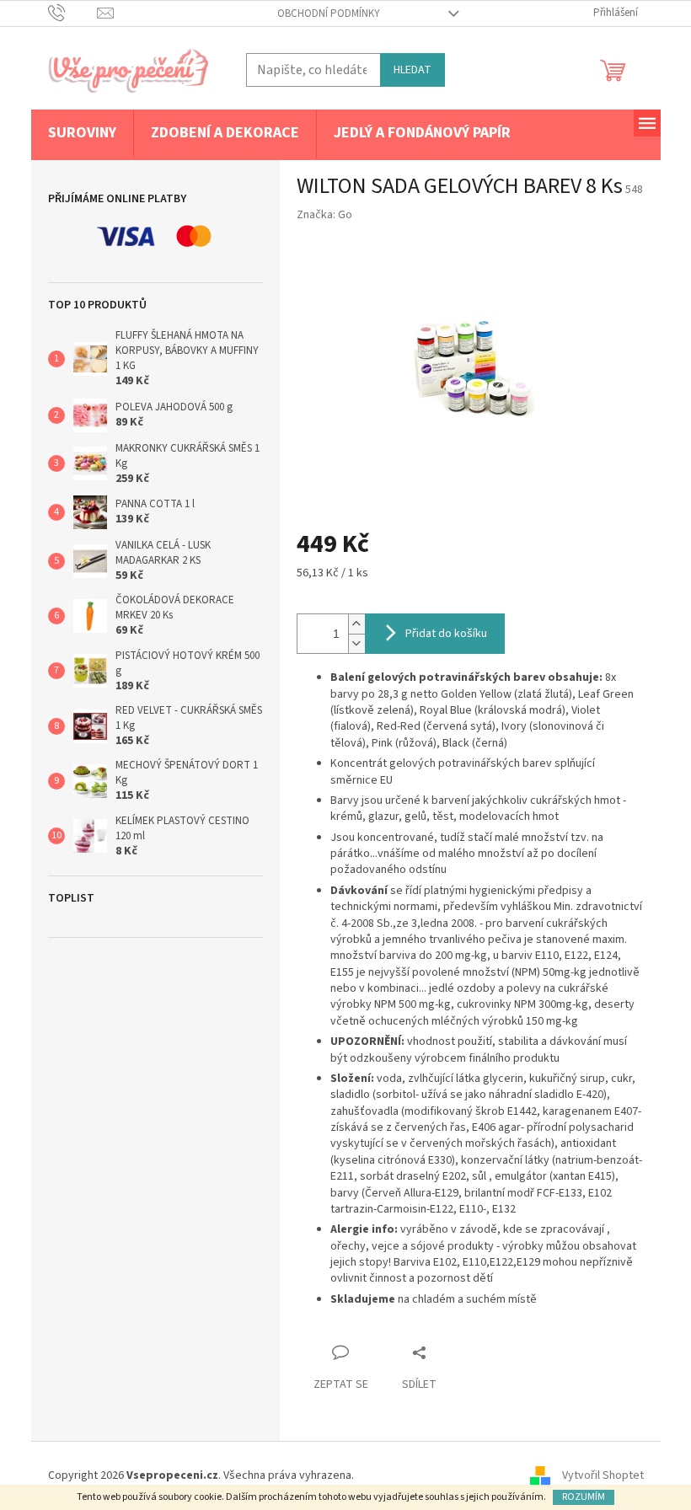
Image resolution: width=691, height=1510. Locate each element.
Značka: (324, 214)
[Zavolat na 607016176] (73, 12)
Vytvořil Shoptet (603, 1475)
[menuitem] (82, 134)
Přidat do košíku (446, 633)
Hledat (412, 70)
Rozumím (583, 1497)
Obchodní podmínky (328, 13)
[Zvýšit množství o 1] (356, 624)
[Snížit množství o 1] (356, 643)
